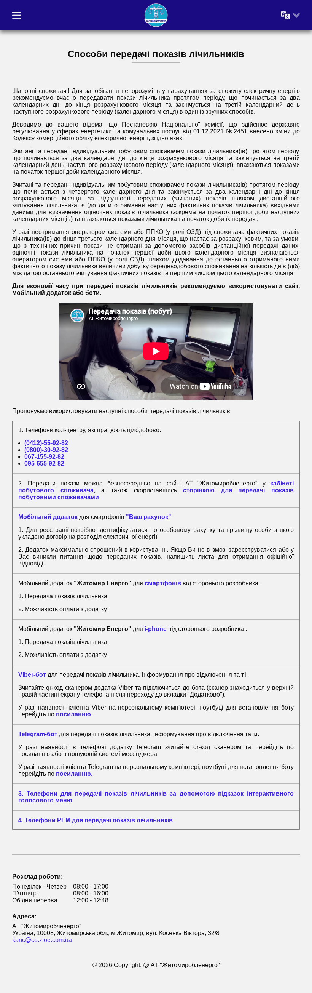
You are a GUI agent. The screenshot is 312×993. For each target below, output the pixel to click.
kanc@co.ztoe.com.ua (42, 940)
